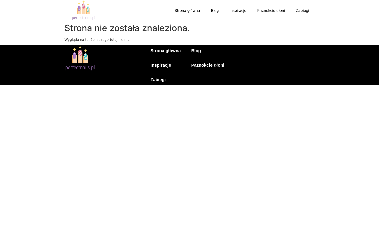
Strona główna (187, 10)
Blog (215, 10)
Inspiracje (238, 10)
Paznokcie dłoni (271, 10)
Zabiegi (302, 10)
